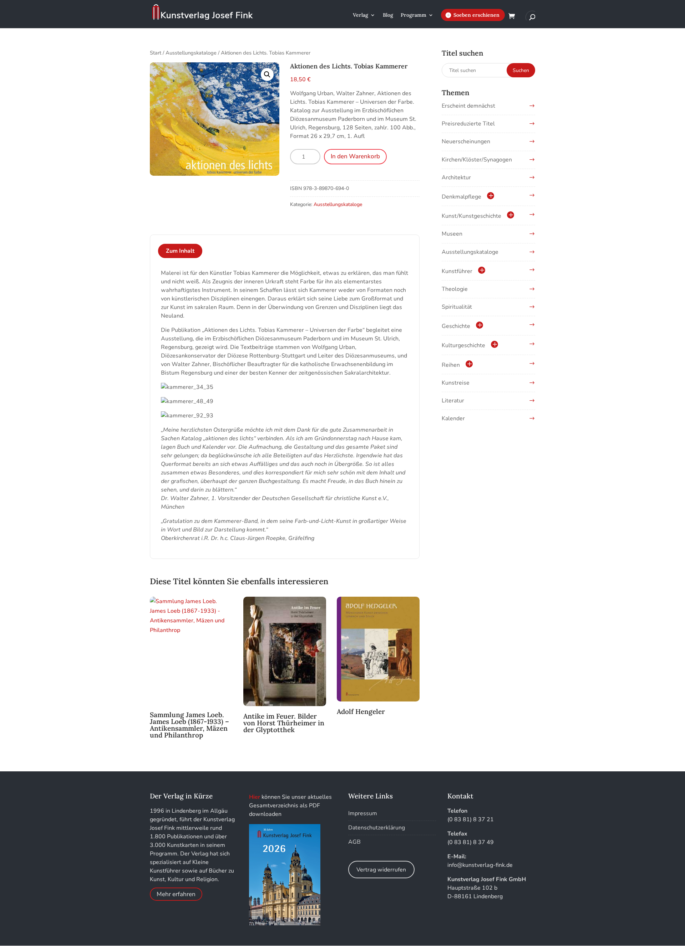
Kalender (453, 418)
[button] (267, 74)
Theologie (455, 289)
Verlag (360, 15)
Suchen (521, 70)
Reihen (451, 365)
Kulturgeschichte (463, 345)
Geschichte (456, 326)
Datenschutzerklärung (376, 828)
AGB (354, 842)
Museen (452, 234)
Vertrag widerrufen (381, 870)
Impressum (362, 813)
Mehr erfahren (176, 894)
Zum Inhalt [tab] (180, 251)
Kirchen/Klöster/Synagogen (477, 160)
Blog (388, 15)
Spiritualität (457, 307)
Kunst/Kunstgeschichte (471, 216)
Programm (413, 15)
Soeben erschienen (476, 15)
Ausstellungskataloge (191, 52)
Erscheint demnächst (468, 106)
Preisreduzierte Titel (468, 124)
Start (155, 52)
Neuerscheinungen (466, 141)
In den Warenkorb (355, 156)
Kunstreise (456, 383)
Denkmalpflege (461, 197)
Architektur (456, 177)
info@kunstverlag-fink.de (480, 865)
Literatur (453, 401)
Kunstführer (457, 271)
